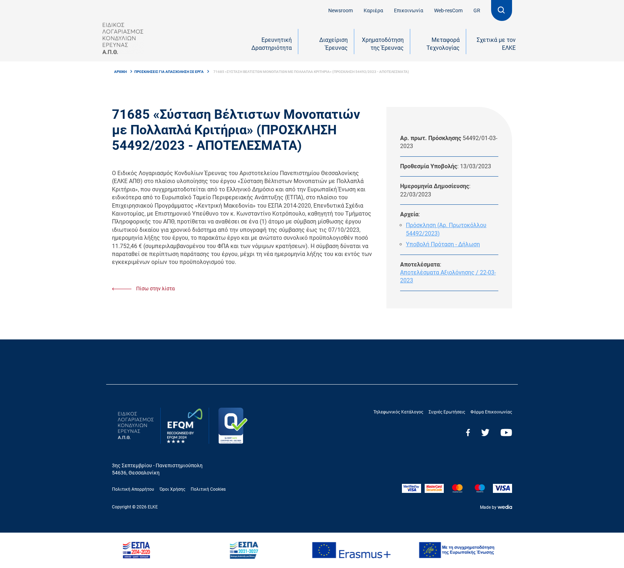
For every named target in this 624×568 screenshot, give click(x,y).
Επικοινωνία (408, 10)
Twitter (485, 432)
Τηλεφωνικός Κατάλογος (398, 412)
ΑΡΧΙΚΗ (120, 72)
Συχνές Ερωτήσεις (447, 412)
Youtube (506, 432)
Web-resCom (448, 10)
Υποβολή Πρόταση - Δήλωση (443, 244)
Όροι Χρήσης (172, 489)
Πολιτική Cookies (208, 489)
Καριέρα (373, 10)
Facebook (468, 432)
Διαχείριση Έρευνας (333, 43)
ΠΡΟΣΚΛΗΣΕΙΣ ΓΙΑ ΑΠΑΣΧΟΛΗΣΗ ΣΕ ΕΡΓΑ (169, 72)
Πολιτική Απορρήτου (133, 489)
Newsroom (340, 10)
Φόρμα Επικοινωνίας (491, 412)
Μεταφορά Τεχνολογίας (443, 43)
